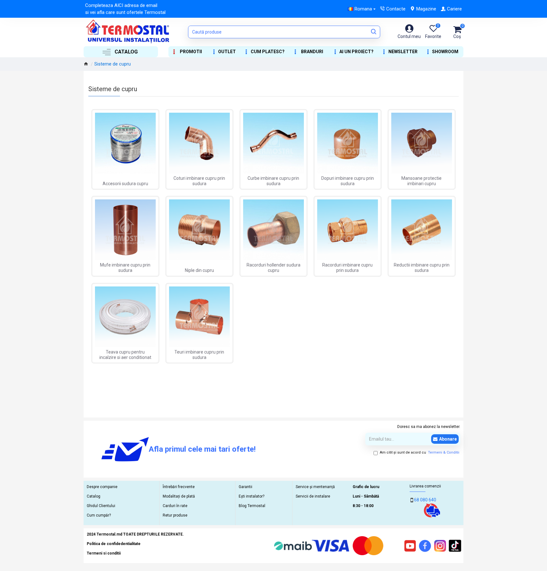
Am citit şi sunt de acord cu (419, 452)
